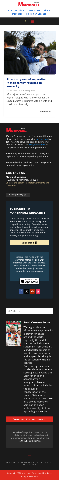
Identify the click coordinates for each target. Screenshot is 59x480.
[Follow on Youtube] (32, 291)
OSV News (13, 91)
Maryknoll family (37, 144)
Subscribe (28, 242)
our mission (42, 139)
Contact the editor (15, 182)
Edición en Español (36, 13)
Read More (45, 111)
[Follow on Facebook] (21, 291)
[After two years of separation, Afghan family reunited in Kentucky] (30, 52)
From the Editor (16, 10)
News (33, 91)
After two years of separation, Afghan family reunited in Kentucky (27, 82)
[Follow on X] (26, 291)
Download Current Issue (27, 419)
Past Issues (34, 10)
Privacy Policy (16, 194)
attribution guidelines (29, 440)
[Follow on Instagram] (38, 291)
